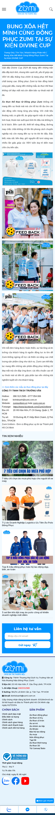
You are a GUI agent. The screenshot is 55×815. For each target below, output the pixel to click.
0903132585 (24, 688)
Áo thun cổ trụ (36, 718)
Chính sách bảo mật (11, 714)
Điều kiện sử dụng (10, 717)
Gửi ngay (24, 645)
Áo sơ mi (34, 723)
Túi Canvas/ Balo (37, 748)
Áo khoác (34, 729)
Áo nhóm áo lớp (37, 726)
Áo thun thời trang (38, 743)
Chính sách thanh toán (12, 725)
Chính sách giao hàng (12, 722)
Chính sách (7, 719)
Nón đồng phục (37, 737)
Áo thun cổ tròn (37, 720)
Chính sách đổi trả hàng (13, 728)
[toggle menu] (4, 9)
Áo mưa (33, 734)
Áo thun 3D (35, 745)
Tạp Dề (33, 740)
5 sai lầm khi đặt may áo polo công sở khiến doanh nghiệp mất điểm (25, 613)
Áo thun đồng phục (39, 715)
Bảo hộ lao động (37, 732)
